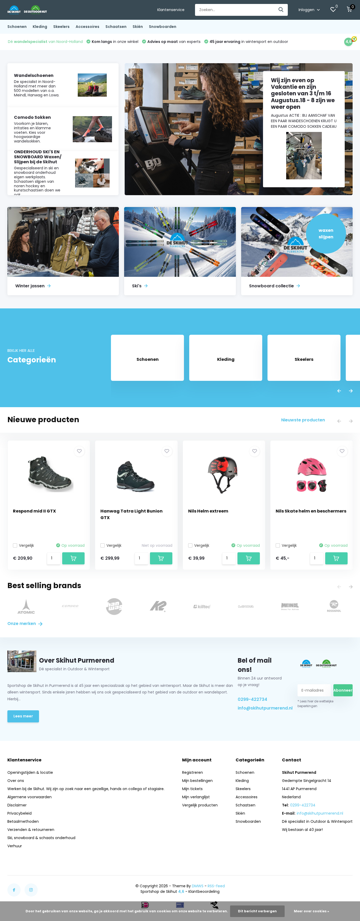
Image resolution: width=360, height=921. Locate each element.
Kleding (40, 26)
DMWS (197, 886)
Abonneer (342, 690)
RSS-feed (216, 886)
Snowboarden (162, 26)
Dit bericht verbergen (257, 911)
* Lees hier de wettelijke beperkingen (315, 703)
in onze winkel (115, 41)
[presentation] (339, 391)
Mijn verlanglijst (196, 797)
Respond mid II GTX (34, 511)
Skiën (138, 26)
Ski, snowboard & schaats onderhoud (41, 837)
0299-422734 (252, 699)
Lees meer (23, 716)
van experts (174, 41)
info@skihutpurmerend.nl (262, 708)
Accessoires (87, 26)
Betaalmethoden (23, 821)
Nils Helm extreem (208, 511)
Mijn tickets (192, 788)
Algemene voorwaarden (29, 797)
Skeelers (61, 26)
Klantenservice (170, 9)
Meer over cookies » (311, 911)
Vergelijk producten (200, 805)
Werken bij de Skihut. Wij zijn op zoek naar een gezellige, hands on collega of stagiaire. (85, 788)
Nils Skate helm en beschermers (311, 511)
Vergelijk (26, 545)
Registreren (192, 772)
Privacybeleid (19, 813)
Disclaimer (17, 805)
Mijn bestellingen (197, 780)
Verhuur (14, 846)
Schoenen (17, 26)
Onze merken (22, 623)
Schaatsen (116, 26)
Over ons (15, 780)
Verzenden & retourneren (30, 829)
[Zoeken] (281, 10)
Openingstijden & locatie (30, 772)
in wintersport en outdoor (249, 41)
